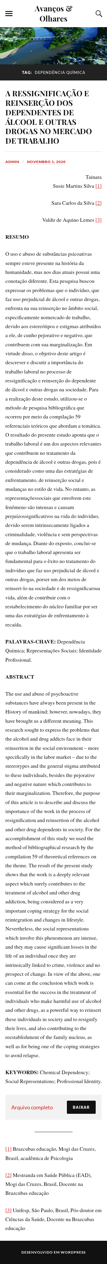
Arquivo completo (32, 1107)
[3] (98, 219)
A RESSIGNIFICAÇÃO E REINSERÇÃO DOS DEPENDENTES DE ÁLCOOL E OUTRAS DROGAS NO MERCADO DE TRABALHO (48, 116)
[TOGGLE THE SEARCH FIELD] (98, 14)
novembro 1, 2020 (46, 161)
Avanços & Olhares (54, 13)
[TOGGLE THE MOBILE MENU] (8, 14)
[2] (98, 202)
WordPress (73, 1252)
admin (12, 161)
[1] (98, 185)
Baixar (81, 1107)
